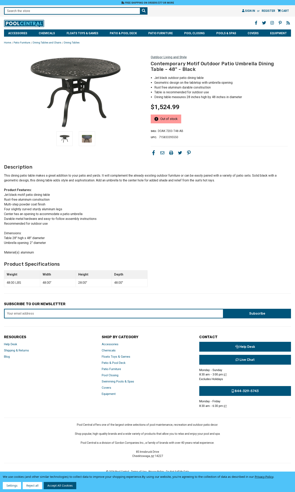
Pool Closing (194, 33)
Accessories (17, 33)
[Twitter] (180, 153)
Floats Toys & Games (82, 33)
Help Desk (10, 344)
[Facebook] (153, 153)
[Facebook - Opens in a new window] (256, 23)
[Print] (171, 153)
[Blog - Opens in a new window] (288, 23)
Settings (11, 485)
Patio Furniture (160, 33)
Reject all (32, 485)
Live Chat (247, 360)
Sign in (249, 10)
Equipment (278, 33)
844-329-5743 (246, 391)
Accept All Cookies (60, 485)
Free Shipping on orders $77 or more (149, 2)
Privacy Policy (264, 477)
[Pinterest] (189, 153)
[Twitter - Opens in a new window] (264, 23)
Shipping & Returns (16, 350)
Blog (7, 356)
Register (268, 10)
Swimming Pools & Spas (118, 381)
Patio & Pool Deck (123, 33)
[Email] (162, 153)
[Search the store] (144, 11)
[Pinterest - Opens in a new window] (280, 23)
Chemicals (47, 33)
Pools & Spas (226, 33)
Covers (253, 33)
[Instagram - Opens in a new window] (272, 23)
